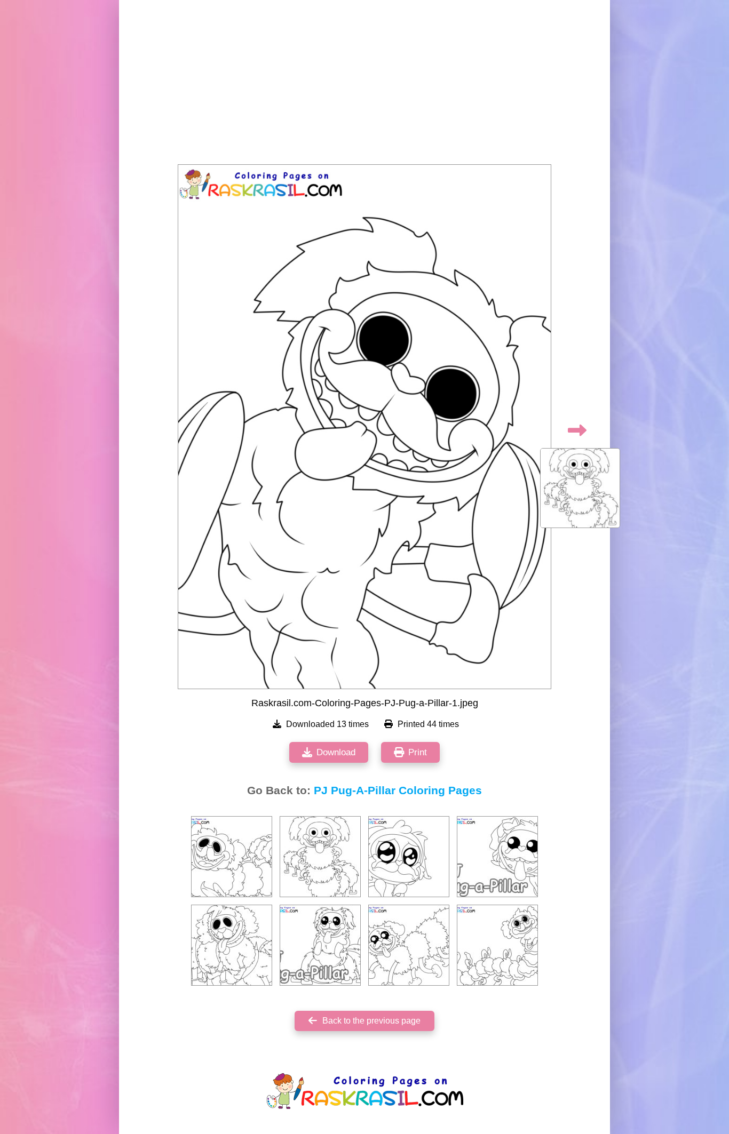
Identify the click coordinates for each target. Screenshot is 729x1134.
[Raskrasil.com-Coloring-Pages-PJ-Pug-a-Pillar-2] (320, 856)
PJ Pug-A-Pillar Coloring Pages (398, 790)
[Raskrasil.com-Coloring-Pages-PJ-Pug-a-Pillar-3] (231, 945)
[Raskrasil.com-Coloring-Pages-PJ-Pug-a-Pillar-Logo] (497, 856)
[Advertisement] (364, 85)
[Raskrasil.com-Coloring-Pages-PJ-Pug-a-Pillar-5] (320, 945)
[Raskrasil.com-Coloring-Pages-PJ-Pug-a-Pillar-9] (408, 945)
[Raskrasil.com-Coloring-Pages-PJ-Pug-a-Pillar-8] (408, 856)
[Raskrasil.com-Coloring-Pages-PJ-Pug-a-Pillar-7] (231, 856)
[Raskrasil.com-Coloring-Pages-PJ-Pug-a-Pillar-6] (497, 945)
